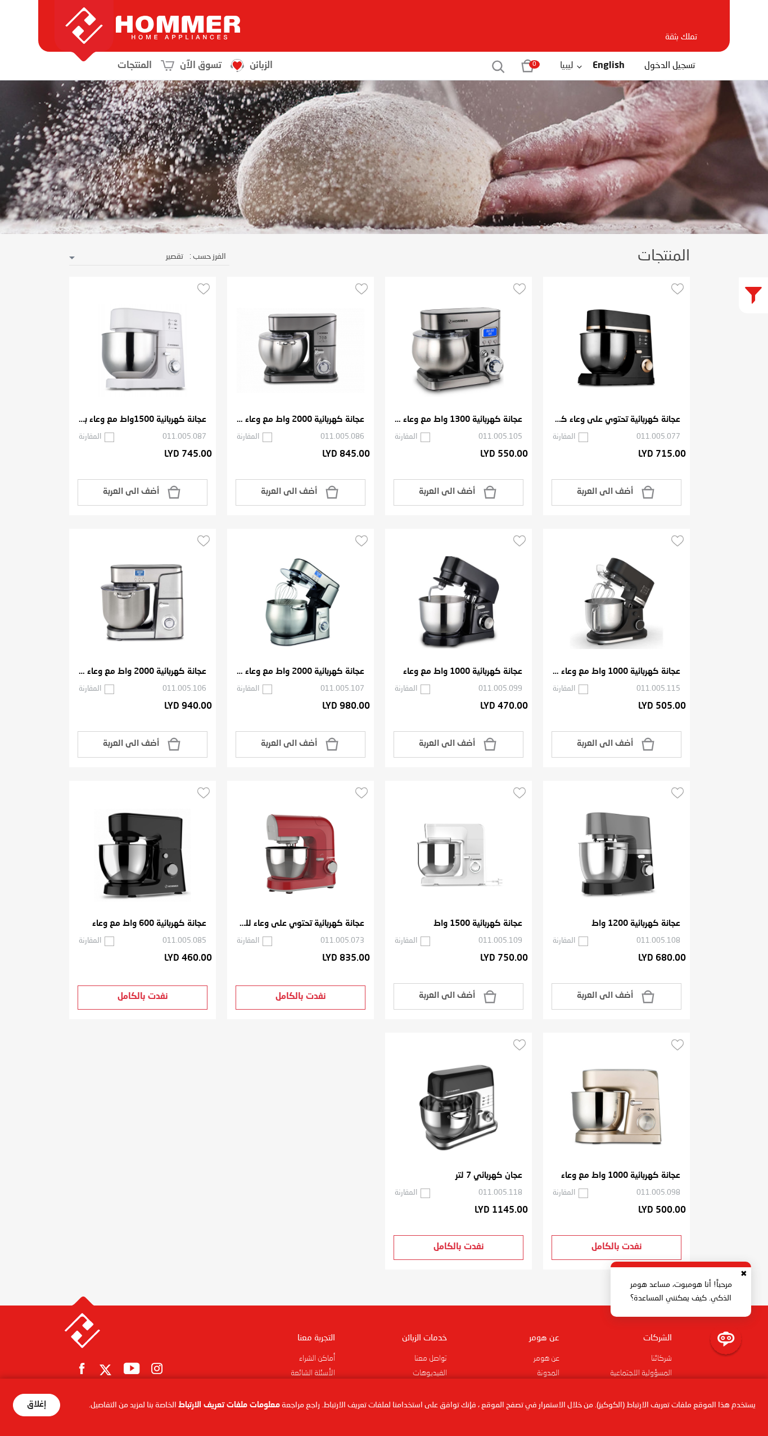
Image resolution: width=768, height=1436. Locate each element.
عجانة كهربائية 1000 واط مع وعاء (462, 672)
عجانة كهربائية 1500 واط (477, 924)
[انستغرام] (157, 1368)
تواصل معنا (430, 1358)
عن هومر (546, 1358)
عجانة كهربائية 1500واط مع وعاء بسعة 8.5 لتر (142, 420)
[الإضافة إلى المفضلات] (677, 288)
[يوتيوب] (132, 1368)
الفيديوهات (430, 1373)
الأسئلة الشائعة (313, 1373)
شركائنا (661, 1358)
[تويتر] (105, 1370)
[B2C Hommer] (178, 16)
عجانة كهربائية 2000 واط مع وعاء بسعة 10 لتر (300, 420)
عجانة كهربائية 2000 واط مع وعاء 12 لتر (300, 672)
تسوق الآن (201, 65)
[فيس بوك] (82, 1368)
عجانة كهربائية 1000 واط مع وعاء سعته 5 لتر (616, 672)
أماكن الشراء (317, 1358)
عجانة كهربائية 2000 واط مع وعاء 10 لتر (142, 672)
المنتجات (135, 65)
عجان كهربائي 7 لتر (488, 1176)
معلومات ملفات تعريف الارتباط (229, 1405)
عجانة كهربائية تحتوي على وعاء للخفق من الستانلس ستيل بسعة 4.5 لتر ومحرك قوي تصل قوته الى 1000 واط (300, 924)
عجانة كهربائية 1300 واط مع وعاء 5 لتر (458, 420)
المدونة (548, 1373)
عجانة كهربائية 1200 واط (635, 924)
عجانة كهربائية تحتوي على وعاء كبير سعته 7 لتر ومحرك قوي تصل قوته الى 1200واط (616, 420)
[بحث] (492, 66)
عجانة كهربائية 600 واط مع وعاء (149, 924)
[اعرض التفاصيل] (616, 350)
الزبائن (261, 65)
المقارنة (564, 436)
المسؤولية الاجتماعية (641, 1373)
